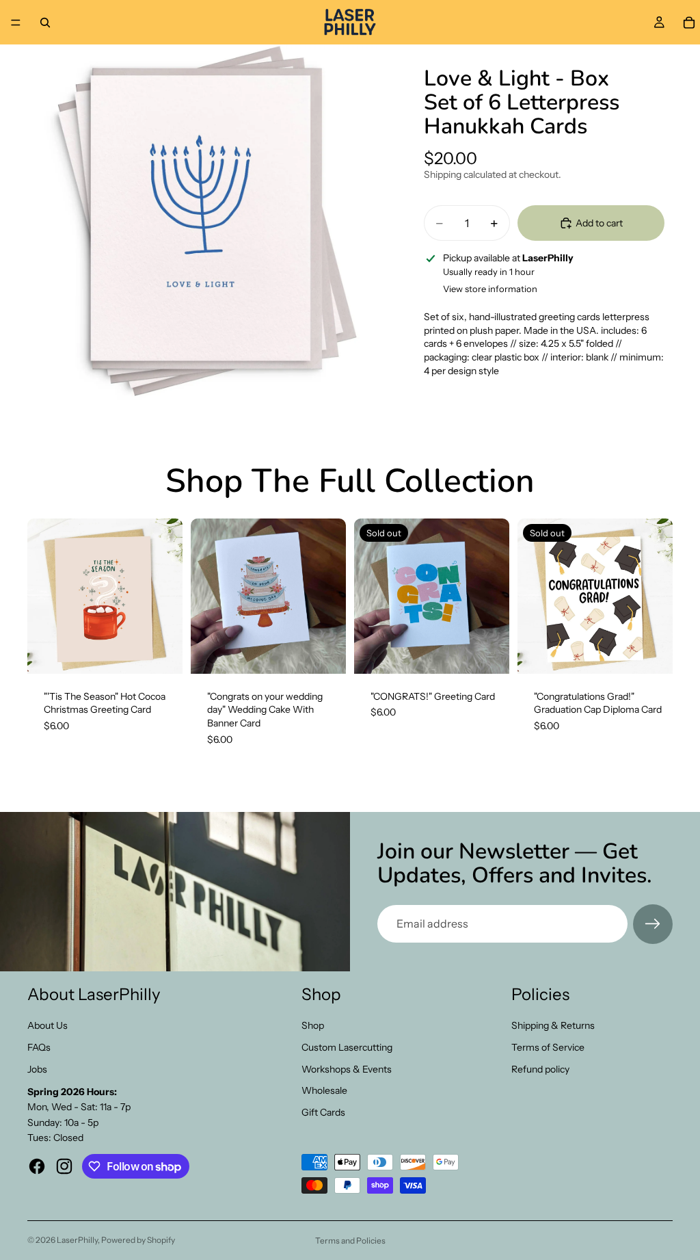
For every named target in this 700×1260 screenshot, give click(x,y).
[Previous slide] (206, 596)
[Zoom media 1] (205, 222)
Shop (312, 1025)
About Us (47, 1025)
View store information (490, 288)
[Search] (45, 23)
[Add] (161, 652)
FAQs (39, 1047)
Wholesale (324, 1090)
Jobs (37, 1069)
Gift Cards (323, 1112)
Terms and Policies (350, 1240)
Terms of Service (547, 1047)
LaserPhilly (77, 1240)
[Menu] (15, 22)
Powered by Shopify (138, 1240)
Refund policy (540, 1069)
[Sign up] (653, 924)
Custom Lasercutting (346, 1047)
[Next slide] (331, 596)
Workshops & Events (346, 1069)
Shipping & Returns (553, 1025)
